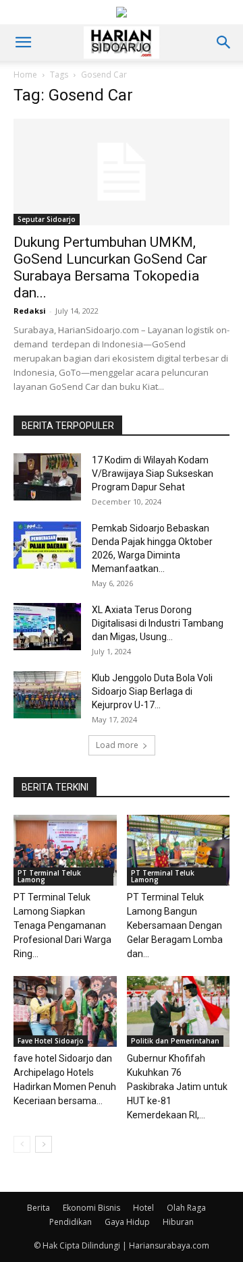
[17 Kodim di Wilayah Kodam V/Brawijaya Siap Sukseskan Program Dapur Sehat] (47, 476)
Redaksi (30, 311)
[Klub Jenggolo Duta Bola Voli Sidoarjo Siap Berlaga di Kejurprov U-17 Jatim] (47, 694)
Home (25, 74)
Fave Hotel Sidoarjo (51, 1040)
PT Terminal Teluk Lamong (49, 876)
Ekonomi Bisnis (91, 1207)
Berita (38, 1207)
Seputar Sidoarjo (47, 219)
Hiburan (178, 1222)
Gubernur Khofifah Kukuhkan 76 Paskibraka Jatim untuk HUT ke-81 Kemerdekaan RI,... (177, 1086)
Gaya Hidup (127, 1222)
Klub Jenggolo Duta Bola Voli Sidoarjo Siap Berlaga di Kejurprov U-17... (152, 691)
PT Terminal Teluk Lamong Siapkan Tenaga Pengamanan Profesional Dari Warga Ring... (62, 925)
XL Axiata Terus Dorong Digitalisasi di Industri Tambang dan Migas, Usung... (157, 623)
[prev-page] (22, 1144)
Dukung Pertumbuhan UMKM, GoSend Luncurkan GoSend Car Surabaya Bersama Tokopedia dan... (110, 267)
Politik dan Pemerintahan (175, 1040)
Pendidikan (70, 1222)
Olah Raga (186, 1207)
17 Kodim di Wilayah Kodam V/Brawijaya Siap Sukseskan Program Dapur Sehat (152, 473)
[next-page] (43, 1144)
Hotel (143, 1207)
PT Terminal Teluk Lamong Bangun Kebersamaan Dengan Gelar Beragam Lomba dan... (175, 925)
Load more (117, 745)
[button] (23, 42)
